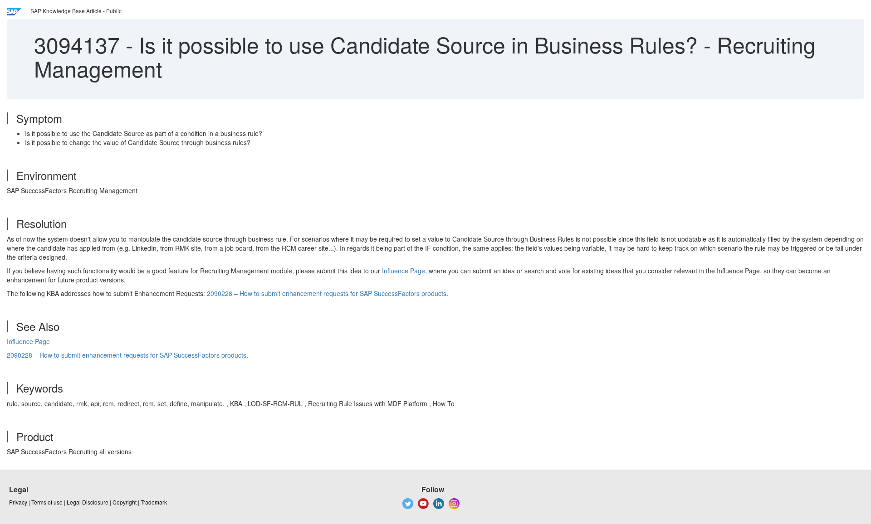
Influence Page (403, 270)
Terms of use (47, 502)
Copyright (125, 502)
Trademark (154, 502)
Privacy (18, 502)
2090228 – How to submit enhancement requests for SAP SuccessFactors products (326, 293)
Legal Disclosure (87, 502)
